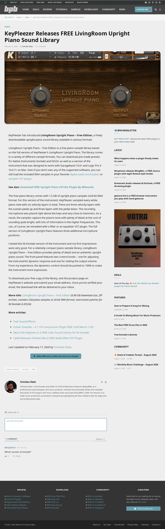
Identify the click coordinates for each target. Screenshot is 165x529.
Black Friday (82, 2)
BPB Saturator (53, 507)
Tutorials (61, 9)
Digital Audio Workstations (18, 502)
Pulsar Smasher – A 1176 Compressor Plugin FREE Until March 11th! (53, 327)
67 (130, 368)
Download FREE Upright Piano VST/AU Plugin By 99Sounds (57, 187)
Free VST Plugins (13, 499)
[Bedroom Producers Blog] (11, 9)
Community (108, 9)
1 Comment (41, 46)
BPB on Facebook (95, 499)
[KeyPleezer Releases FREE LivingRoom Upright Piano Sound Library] (82, 87)
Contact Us (156, 524)
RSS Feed (142, 502)
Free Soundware (12, 369)
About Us (96, 524)
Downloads (91, 9)
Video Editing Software (16, 505)
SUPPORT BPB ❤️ (143, 9)
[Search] (155, 9)
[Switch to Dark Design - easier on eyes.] (160, 10)
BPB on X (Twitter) (96, 502)
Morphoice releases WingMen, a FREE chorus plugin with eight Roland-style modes (137, 172)
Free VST (13, 2)
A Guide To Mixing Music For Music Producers (137, 315)
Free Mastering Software (17, 507)
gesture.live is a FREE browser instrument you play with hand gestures (135, 197)
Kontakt (25, 369)
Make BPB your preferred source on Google (57, 356)
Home (26, 9)
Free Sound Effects (24, 321)
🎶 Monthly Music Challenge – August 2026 (136, 364)
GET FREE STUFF (121, 139)
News (122, 9)
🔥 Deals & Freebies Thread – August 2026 (135, 355)
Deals (36, 9)
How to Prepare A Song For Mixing (131, 306)
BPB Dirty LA (52, 502)
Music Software (55, 2)
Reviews (47, 9)
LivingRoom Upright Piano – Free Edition (46, 295)
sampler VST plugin (20, 178)
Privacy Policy (133, 524)
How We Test (119, 524)
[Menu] (5, 2)
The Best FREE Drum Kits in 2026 (130, 325)
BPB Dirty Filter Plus (56, 496)
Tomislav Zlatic (27, 46)
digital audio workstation (85, 174)
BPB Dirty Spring (54, 505)
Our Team (107, 524)
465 (130, 359)
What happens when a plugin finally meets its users (136, 160)
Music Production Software (18, 496)
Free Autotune (26, 2)
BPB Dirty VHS (53, 499)
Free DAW (40, 2)
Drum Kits (69, 2)
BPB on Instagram (96, 507)
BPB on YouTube (95, 496)
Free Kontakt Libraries (125, 334)
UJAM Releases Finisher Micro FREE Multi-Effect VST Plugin (47, 338)
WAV (33, 369)
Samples (75, 9)
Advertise (145, 524)
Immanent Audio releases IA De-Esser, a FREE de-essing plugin (137, 185)
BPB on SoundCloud (96, 505)
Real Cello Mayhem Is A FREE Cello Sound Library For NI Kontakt (51, 332)
